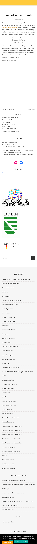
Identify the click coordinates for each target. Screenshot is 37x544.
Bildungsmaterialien (8, 288)
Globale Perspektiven (8, 317)
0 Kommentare (31, 109)
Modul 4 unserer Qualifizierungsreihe (13, 480)
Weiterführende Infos (8, 447)
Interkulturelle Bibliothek (9, 27)
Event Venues (6, 313)
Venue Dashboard (7, 413)
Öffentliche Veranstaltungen (10, 367)
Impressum (5, 325)
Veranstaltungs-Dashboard (10, 418)
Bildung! (4, 455)
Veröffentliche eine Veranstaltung (12, 426)
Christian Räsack (9, 109)
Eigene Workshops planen (10, 304)
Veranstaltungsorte (8, 422)
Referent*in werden (8, 388)
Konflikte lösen (6, 342)
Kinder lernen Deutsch (9, 338)
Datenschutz (6, 296)
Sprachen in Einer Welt (9, 401)
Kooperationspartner (8, 468)
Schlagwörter (6, 392)
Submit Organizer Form (9, 405)
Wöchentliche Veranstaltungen (11, 451)
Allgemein (18, 12)
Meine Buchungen (7, 355)
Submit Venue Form (8, 409)
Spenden (4, 397)
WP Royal (23, 531)
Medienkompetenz (7, 351)
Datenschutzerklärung (21, 541)
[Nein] (35, 539)
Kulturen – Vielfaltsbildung (10, 346)
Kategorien (5, 334)
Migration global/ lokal (8, 359)
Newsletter (5, 363)
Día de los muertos (8, 509)
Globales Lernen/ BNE (8, 321)
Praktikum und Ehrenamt (9, 384)
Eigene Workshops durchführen (11, 300)
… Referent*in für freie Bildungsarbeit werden (16, 279)
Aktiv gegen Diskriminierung (10, 283)
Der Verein (5, 292)
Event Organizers (7, 309)
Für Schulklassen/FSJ (8, 464)
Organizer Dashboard (8, 380)
